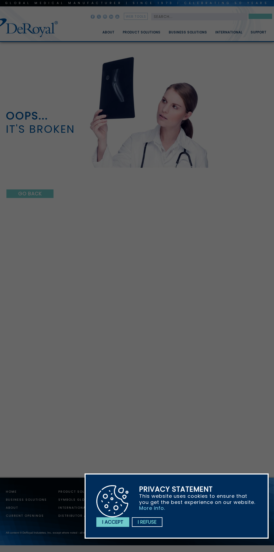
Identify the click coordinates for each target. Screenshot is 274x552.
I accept (112, 522)
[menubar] (180, 30)
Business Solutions (188, 32)
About (108, 32)
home (11, 491)
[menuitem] (104, 30)
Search (260, 17)
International (228, 32)
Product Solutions (142, 32)
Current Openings (25, 516)
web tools (136, 16)
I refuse (147, 522)
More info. (152, 508)
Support (259, 32)
